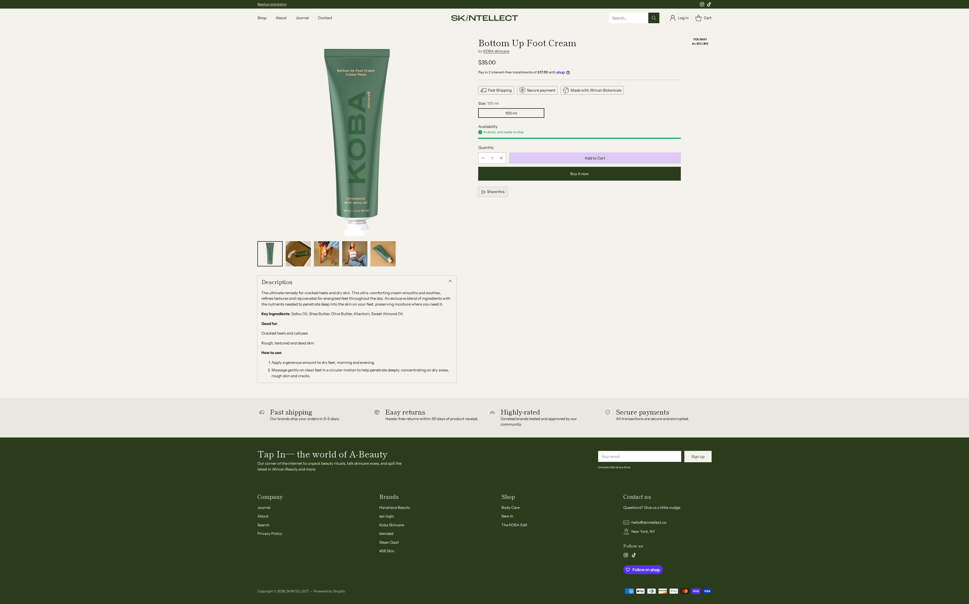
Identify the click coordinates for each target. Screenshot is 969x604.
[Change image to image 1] (270, 253)
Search (263, 525)
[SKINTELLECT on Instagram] (702, 5)
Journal (264, 507)
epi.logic (386, 516)
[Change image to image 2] (298, 253)
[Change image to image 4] (354, 253)
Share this (495, 191)
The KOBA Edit (514, 525)
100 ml (511, 113)
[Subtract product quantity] (483, 158)
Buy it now (579, 173)
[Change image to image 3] (326, 253)
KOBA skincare (496, 51)
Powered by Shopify (329, 591)
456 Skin (386, 550)
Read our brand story (272, 4)
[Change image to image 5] (383, 253)
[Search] (653, 18)
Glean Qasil (389, 542)
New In (507, 516)
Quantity (486, 147)
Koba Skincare (391, 525)
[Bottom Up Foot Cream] (356, 136)
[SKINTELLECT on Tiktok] (709, 5)
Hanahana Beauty (394, 507)
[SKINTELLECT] (484, 18)
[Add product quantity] (501, 158)
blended (386, 533)
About (262, 516)
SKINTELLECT (297, 591)
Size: (488, 103)
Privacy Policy (269, 533)
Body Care (510, 507)
